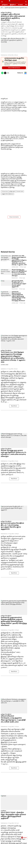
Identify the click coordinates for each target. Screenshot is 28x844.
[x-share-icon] (5, 74)
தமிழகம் (5, 4)
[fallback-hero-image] (6, 258)
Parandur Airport (20, 191)
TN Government (5, 191)
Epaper (25, 837)
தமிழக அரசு (12, 191)
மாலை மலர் (4, 364)
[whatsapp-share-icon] (2, 74)
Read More (14, 406)
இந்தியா (13, 4)
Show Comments (14, 217)
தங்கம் (3, 826)
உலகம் (20, 4)
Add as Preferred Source (14, 67)
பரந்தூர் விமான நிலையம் (7, 194)
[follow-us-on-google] (25, 73)
